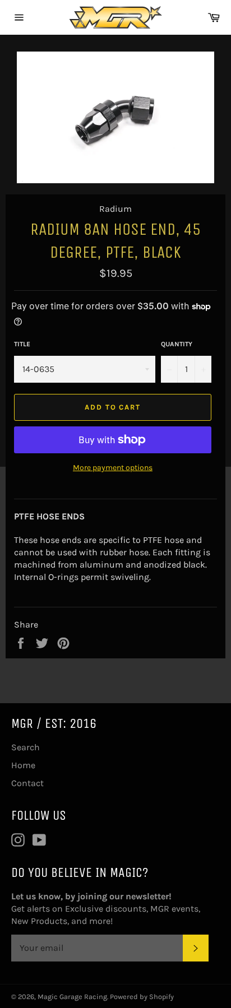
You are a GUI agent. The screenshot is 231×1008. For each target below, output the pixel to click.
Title (22, 344)
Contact (27, 783)
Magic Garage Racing (72, 996)
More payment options (113, 467)
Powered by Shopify (142, 996)
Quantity (176, 344)
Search (25, 747)
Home (23, 765)
